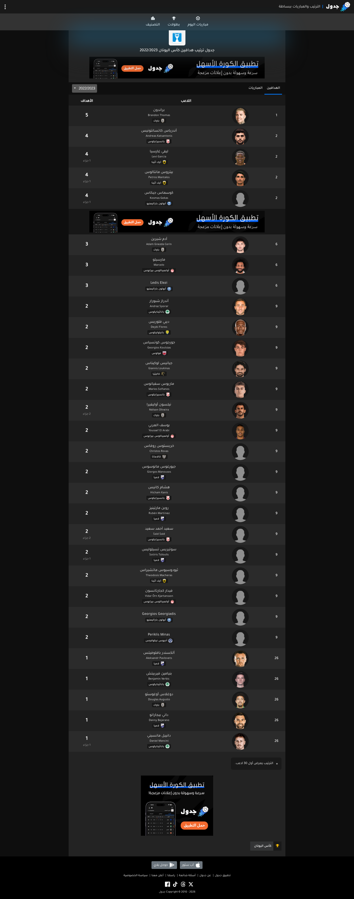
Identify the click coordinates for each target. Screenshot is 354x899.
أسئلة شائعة (187, 875)
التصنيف (153, 25)
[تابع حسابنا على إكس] (190, 884)
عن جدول (205, 875)
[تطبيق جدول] (177, 68)
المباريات (255, 88)
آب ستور (188, 865)
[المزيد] (5, 7)
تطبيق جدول (223, 875)
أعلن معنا (157, 875)
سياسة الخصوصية (136, 875)
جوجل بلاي (161, 865)
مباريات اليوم (198, 25)
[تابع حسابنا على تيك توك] (175, 884)
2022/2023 (86, 88)
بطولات (174, 25)
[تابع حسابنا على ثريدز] (183, 884)
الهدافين (273, 88)
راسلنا (171, 875)
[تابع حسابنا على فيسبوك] (167, 884)
